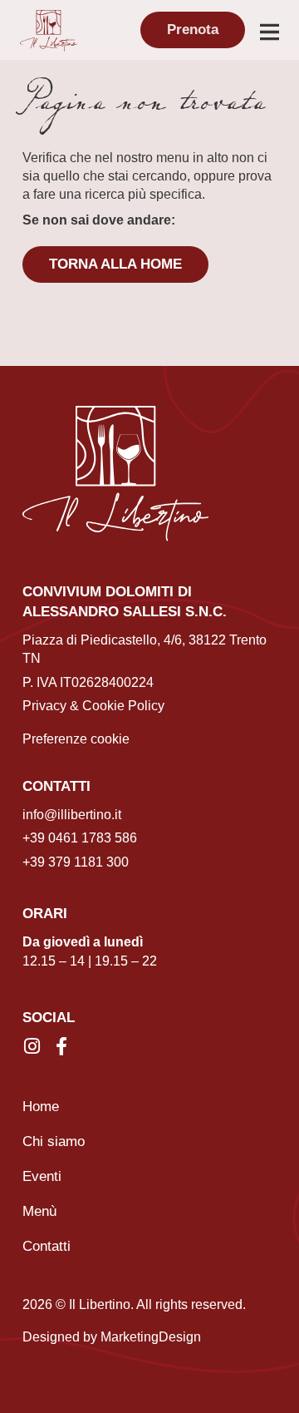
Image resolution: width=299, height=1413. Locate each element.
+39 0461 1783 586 (79, 838)
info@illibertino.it (71, 815)
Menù (39, 1211)
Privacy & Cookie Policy (93, 706)
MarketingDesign (150, 1337)
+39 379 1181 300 (75, 862)
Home (40, 1106)
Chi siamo (53, 1141)
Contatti (46, 1246)
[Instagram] (31, 1046)
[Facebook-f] (61, 1046)
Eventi (41, 1176)
